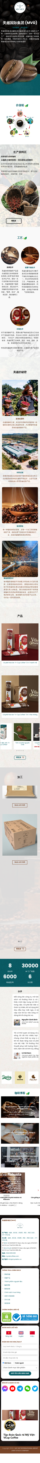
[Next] (38, 735)
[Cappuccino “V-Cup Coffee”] (10, 732)
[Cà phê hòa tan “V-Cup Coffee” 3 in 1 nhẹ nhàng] (20, 694)
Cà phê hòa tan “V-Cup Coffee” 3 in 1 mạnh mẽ (20, 662)
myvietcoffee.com (12, 1266)
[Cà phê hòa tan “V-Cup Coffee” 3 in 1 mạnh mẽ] (20, 642)
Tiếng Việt (8, 1346)
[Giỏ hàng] (28, 6)
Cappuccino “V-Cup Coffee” (10, 743)
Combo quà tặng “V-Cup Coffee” (29, 743)
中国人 (32, 1346)
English (21, 1346)
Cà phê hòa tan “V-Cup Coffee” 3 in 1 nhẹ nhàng (20, 714)
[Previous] (2, 735)
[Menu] (11, 5)
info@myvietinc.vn (15, 1269)
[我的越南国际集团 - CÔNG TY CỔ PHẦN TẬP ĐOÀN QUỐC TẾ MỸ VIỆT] (20, 7)
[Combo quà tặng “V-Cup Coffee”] (29, 732)
